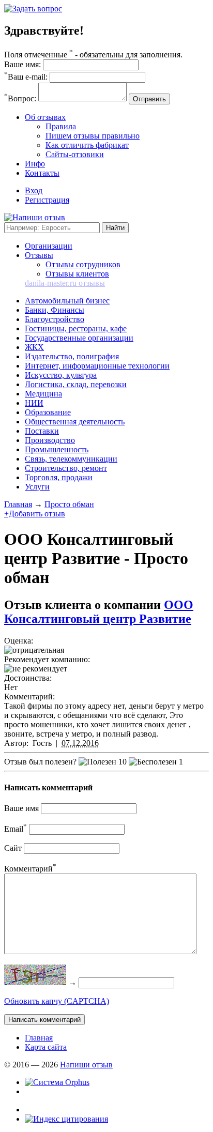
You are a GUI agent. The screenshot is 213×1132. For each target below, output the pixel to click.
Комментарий (30, 868)
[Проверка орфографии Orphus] (57, 1082)
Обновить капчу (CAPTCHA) (56, 1001)
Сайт (13, 848)
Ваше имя (21, 808)
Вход (33, 190)
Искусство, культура (61, 375)
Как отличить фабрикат (87, 145)
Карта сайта (46, 1047)
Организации (48, 245)
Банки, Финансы (54, 309)
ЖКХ (34, 347)
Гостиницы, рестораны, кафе (76, 328)
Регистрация (47, 199)
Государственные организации (79, 337)
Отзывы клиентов (77, 273)
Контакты (42, 173)
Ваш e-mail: (26, 76)
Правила (60, 126)
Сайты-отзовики (74, 154)
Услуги (37, 486)
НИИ (34, 403)
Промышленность (56, 449)
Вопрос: (20, 98)
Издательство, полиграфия (72, 356)
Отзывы (39, 255)
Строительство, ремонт (66, 468)
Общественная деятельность (75, 421)
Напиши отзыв (86, 1064)
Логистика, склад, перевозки (76, 384)
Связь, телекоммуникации (71, 458)
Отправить (149, 99)
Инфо (35, 163)
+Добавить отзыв (34, 513)
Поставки (42, 430)
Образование (48, 412)
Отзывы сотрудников (82, 264)
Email (15, 828)
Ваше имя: (22, 64)
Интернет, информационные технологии (97, 365)
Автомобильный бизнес (67, 300)
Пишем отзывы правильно (92, 135)
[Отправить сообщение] (33, 8)
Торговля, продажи (59, 477)
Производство (50, 440)
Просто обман (69, 504)
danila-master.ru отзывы (65, 283)
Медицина (43, 393)
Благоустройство (54, 319)
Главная (18, 504)
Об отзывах (45, 117)
